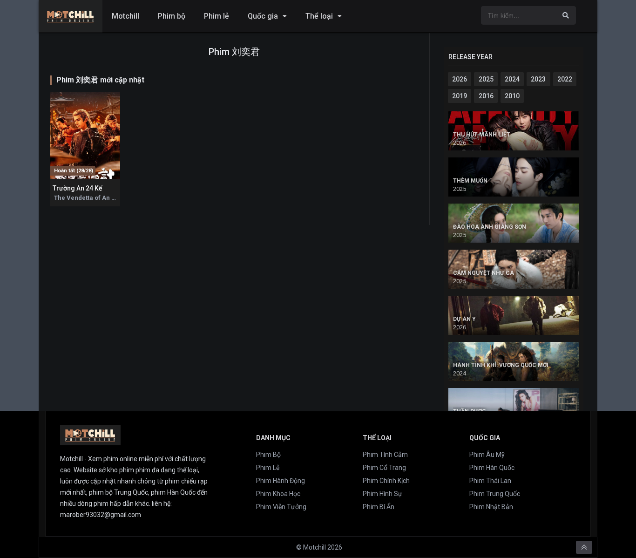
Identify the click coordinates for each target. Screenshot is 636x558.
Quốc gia (263, 16)
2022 (564, 79)
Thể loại (319, 16)
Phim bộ (171, 16)
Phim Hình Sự (382, 493)
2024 (512, 79)
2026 (459, 79)
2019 (459, 96)
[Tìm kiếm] (565, 15)
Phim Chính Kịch (386, 480)
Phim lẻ (216, 16)
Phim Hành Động (280, 480)
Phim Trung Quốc (494, 493)
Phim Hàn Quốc (491, 467)
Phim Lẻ (267, 467)
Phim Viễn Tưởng (281, 506)
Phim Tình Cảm (385, 454)
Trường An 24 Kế (77, 188)
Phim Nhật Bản (491, 506)
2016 (486, 96)
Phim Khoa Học (278, 493)
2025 (486, 79)
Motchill (125, 16)
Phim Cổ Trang (384, 467)
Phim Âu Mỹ (487, 454)
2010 (512, 96)
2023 (538, 79)
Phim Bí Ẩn (378, 506)
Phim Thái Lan (490, 480)
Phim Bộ (268, 454)
